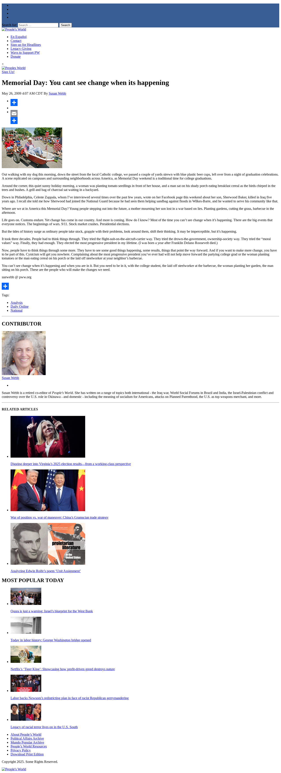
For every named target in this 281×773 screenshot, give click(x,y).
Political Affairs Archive (27, 738)
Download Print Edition (27, 754)
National (16, 310)
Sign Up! (8, 72)
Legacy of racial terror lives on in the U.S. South (44, 727)
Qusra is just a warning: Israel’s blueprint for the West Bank (52, 611)
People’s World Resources (29, 746)
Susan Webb (57, 93)
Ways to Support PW (25, 52)
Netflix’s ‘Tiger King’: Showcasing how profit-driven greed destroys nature (63, 669)
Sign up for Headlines (26, 45)
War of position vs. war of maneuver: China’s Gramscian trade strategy (59, 517)
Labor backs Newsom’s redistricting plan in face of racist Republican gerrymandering (70, 698)
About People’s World (26, 734)
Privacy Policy (21, 750)
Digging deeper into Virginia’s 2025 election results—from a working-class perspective (71, 464)
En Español (19, 37)
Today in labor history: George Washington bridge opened (51, 640)
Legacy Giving (21, 48)
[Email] (145, 113)
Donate (16, 56)
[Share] (145, 102)
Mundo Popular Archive (27, 742)
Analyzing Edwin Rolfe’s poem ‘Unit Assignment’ (46, 571)
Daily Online (20, 306)
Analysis (17, 302)
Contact (16, 41)
